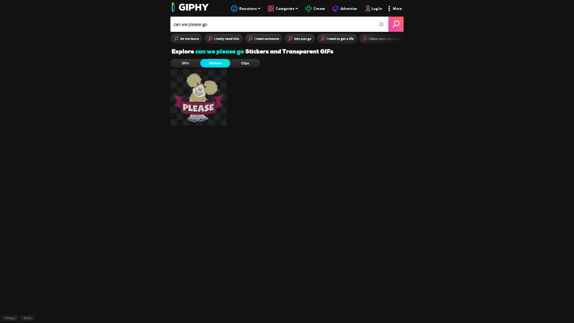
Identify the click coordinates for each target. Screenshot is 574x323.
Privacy (10, 318)
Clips (245, 63)
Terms (27, 318)
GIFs (185, 63)
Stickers (215, 63)
